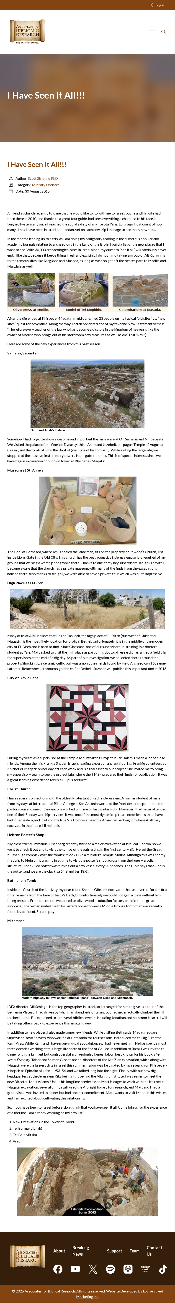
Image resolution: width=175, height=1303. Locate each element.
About (59, 1250)
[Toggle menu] (152, 32)
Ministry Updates (45, 184)
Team (134, 1250)
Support (114, 1250)
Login (159, 5)
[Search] (164, 32)
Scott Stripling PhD (43, 178)
